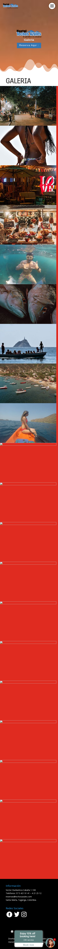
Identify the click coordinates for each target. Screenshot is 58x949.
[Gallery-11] (28, 445)
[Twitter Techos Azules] (16, 917)
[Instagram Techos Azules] (23, 917)
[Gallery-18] (28, 682)
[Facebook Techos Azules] (9, 917)
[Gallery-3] (28, 243)
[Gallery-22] (28, 841)
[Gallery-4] (28, 204)
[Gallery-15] (28, 603)
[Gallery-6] (28, 283)
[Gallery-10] (28, 402)
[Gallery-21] (28, 801)
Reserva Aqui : (29, 45)
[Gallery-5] (28, 125)
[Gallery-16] (28, 643)
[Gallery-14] (28, 563)
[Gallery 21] (28, 762)
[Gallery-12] (28, 484)
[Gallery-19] (28, 722)
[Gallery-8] (28, 362)
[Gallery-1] (28, 164)
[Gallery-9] (28, 442)
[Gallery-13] (28, 524)
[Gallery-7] (28, 323)
